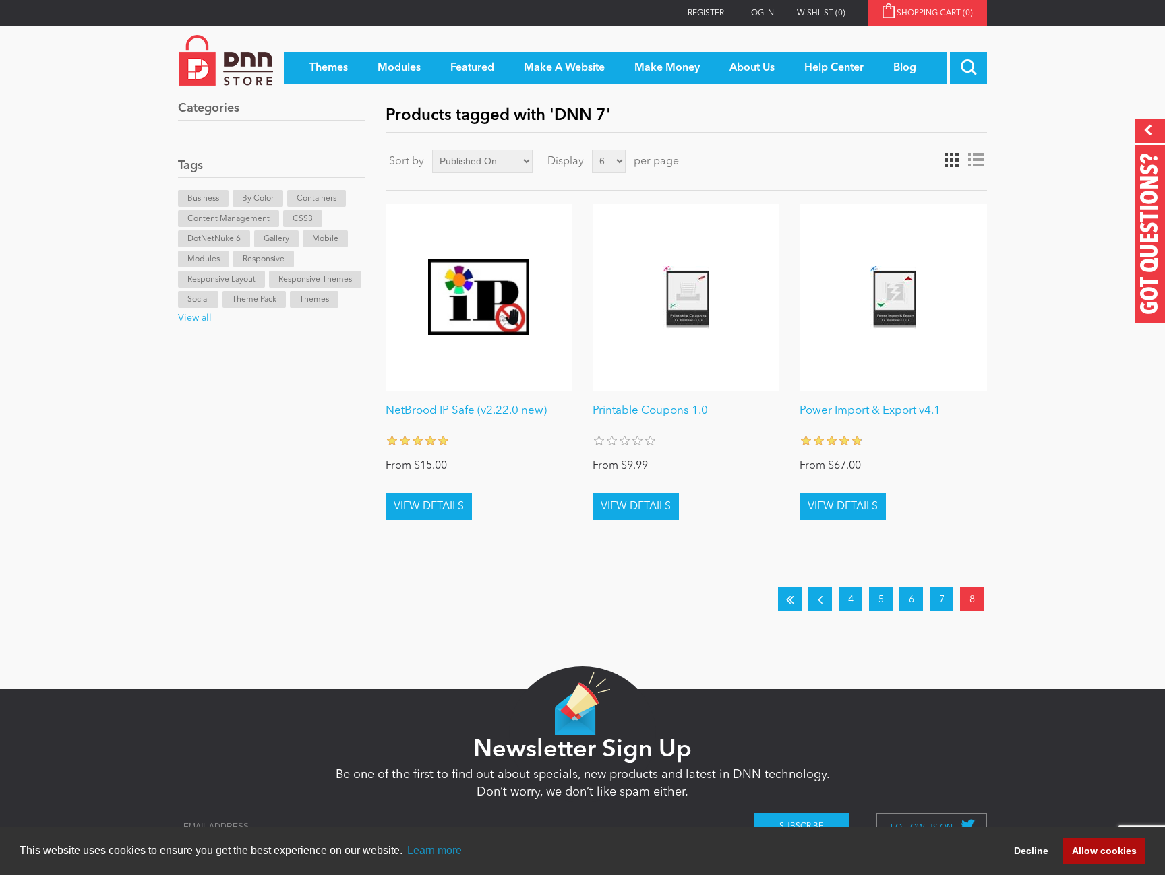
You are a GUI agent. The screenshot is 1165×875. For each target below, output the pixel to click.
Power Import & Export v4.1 (870, 410)
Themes (314, 300)
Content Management (228, 219)
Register (706, 13)
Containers (316, 199)
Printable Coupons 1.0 (650, 410)
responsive (264, 259)
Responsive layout (221, 280)
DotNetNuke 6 (214, 239)
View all (195, 318)
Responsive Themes (315, 280)
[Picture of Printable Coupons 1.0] (686, 297)
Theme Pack (254, 300)
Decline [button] (1031, 850)
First (790, 599)
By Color (258, 199)
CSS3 (303, 219)
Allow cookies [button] (1104, 850)
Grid (951, 160)
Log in (760, 13)
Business (203, 199)
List (975, 160)
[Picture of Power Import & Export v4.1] (893, 297)
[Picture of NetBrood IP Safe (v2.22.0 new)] (479, 297)
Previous (820, 599)
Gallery (276, 239)
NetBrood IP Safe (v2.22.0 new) (466, 410)
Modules (203, 259)
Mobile (325, 239)
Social (198, 300)
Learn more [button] (434, 850)
